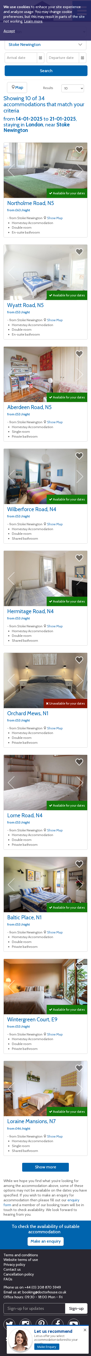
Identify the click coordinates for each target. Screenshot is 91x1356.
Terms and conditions (21, 1255)
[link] (46, 1346)
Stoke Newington (25, 44)
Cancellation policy (19, 1274)
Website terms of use (21, 1259)
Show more (45, 1167)
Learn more (33, 21)
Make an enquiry (46, 1241)
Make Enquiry (46, 1347)
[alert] (48, 1339)
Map (19, 87)
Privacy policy (14, 1264)
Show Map (55, 218)
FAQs (8, 1279)
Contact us (12, 1269)
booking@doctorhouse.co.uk (44, 1292)
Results (48, 88)
